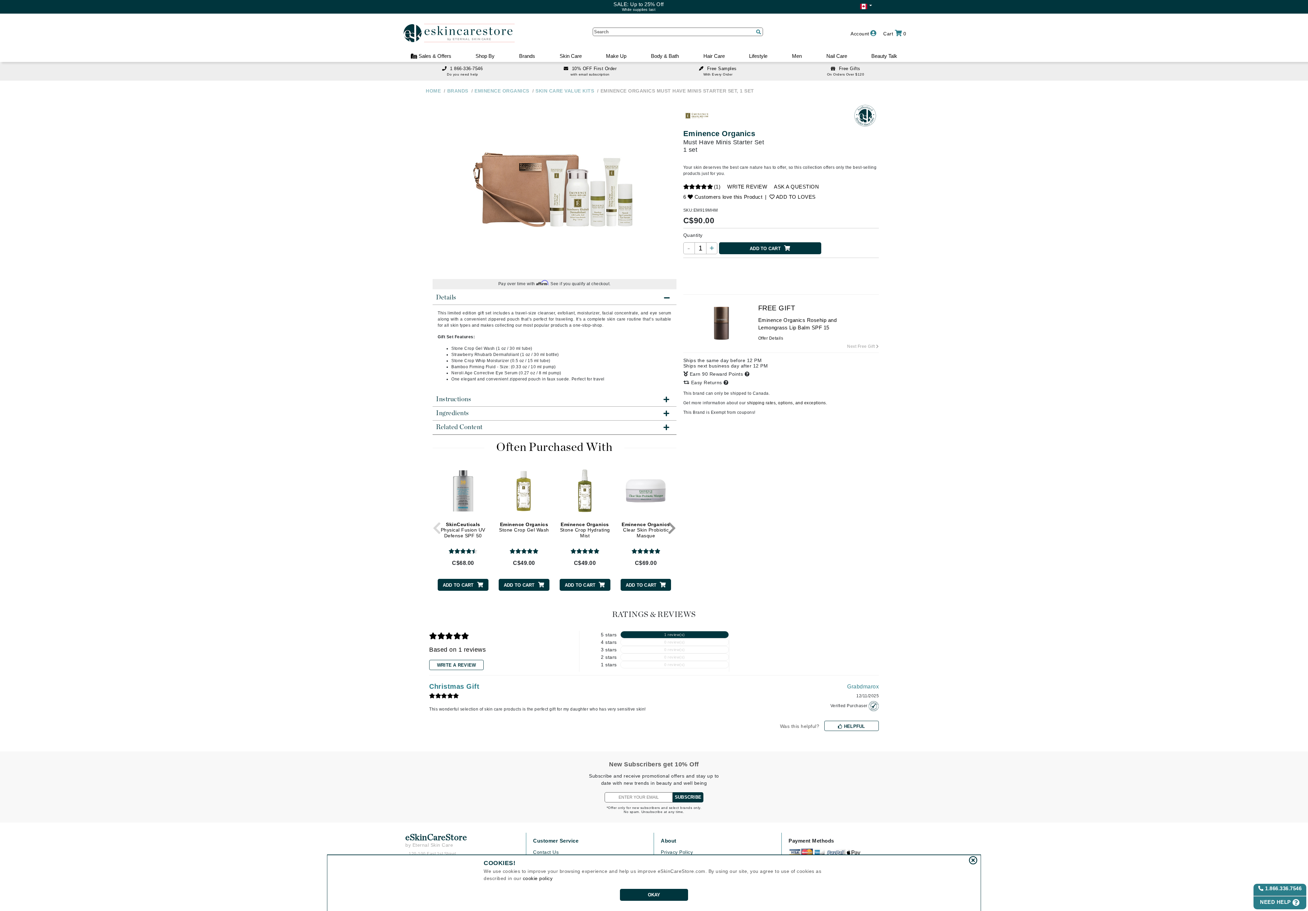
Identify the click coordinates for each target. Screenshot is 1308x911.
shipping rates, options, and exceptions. (787, 403)
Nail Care (836, 56)
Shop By (485, 56)
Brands (527, 56)
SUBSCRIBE (688, 797)
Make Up (616, 56)
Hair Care (714, 56)
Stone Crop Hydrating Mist (585, 530)
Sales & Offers (434, 56)
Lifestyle (758, 56)
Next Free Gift (861, 346)
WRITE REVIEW (747, 187)
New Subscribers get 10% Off (654, 764)
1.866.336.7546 (1283, 888)
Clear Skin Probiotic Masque (646, 530)
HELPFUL (854, 726)
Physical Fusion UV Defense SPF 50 (463, 530)
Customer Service (555, 841)
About (668, 841)
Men (797, 56)
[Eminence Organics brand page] (697, 115)
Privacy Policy (677, 852)
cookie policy (538, 878)
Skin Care (571, 56)
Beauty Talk (884, 56)
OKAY (654, 894)
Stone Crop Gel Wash (524, 527)
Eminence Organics (719, 133)
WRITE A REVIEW (456, 665)
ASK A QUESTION (796, 187)
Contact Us (546, 852)
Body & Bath (665, 56)
